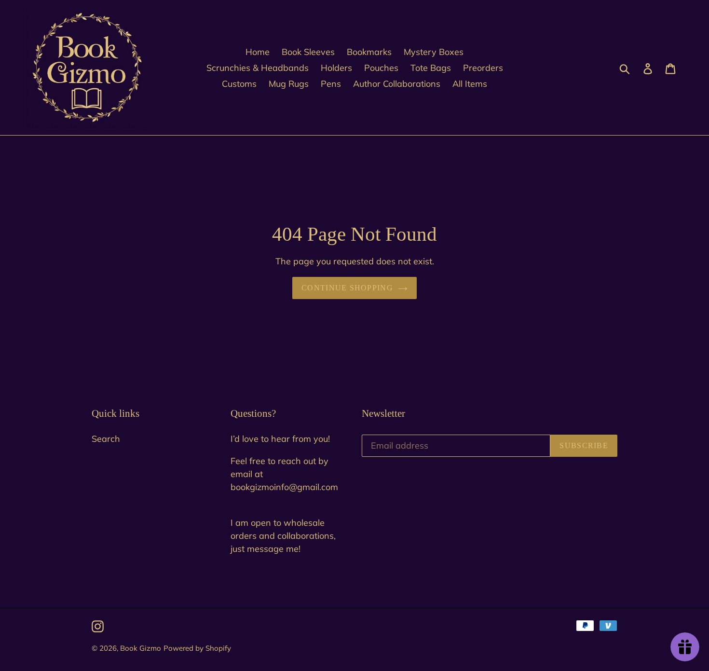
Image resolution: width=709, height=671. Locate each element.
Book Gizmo (140, 648)
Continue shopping (347, 288)
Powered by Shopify (197, 648)
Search (106, 438)
